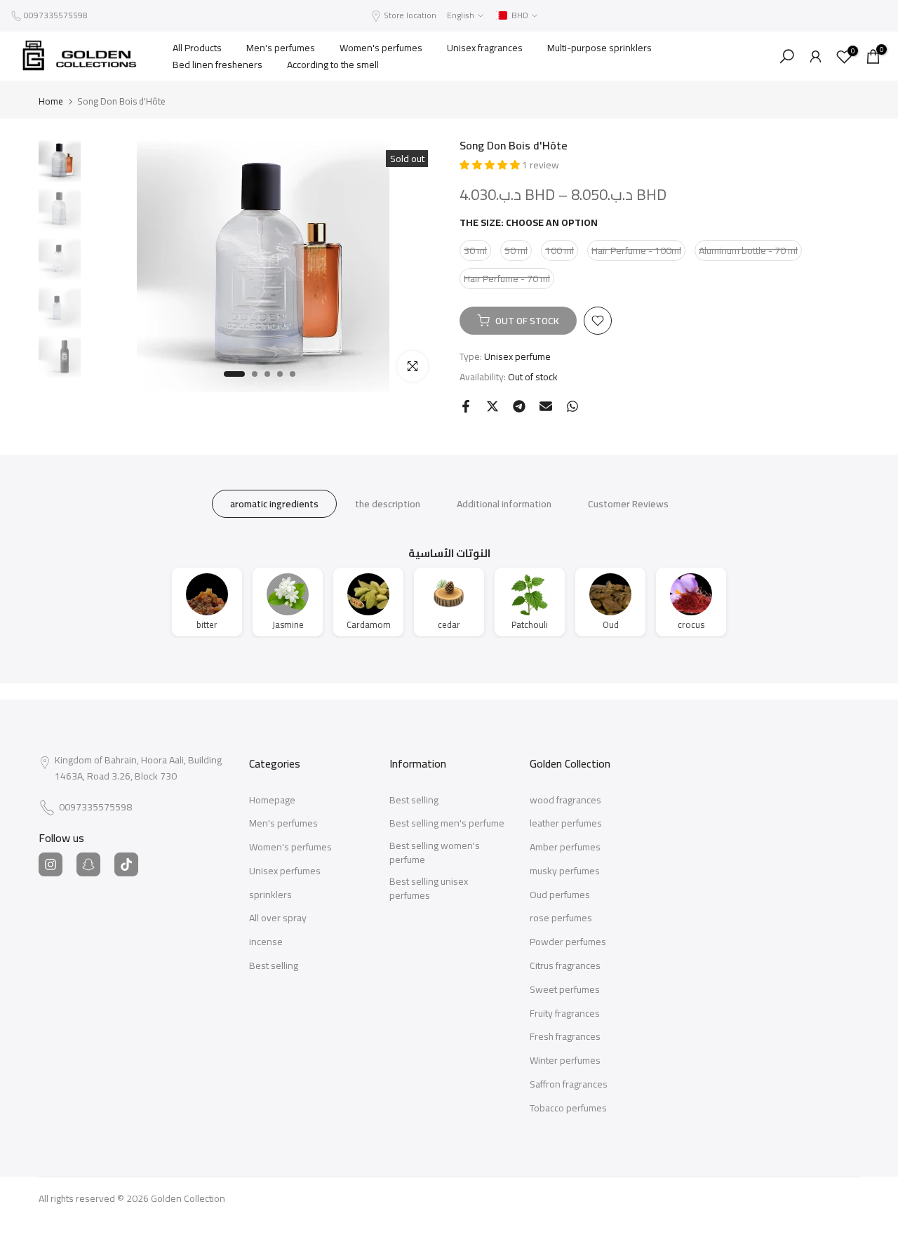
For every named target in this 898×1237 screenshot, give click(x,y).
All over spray (278, 918)
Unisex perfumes (285, 871)
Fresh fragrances (565, 1037)
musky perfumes (565, 871)
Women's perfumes (381, 47)
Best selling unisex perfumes (428, 888)
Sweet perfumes (565, 990)
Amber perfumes (565, 848)
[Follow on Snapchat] (88, 864)
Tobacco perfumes (568, 1109)
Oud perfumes (560, 895)
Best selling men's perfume (446, 824)
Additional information (504, 503)
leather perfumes (566, 824)
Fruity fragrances (565, 1014)
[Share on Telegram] (519, 406)
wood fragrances (565, 801)
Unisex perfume (517, 356)
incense (266, 942)
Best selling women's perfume (434, 853)
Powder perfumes (568, 942)
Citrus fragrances (565, 966)
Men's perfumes (280, 47)
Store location (410, 15)
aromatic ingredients (274, 503)
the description (387, 503)
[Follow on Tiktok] (126, 864)
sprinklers (270, 895)
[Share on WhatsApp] (572, 406)
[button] (491, 165)
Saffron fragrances (569, 1085)
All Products (197, 47)
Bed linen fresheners (217, 64)
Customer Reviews (628, 503)
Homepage (272, 801)
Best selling (273, 966)
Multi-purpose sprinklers (599, 47)
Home (51, 101)
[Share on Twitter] (492, 406)
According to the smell (333, 64)
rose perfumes (561, 918)
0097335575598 (56, 15)
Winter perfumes (565, 1061)
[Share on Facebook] (466, 406)
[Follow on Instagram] (50, 864)
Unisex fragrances (485, 47)
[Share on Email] (546, 406)
